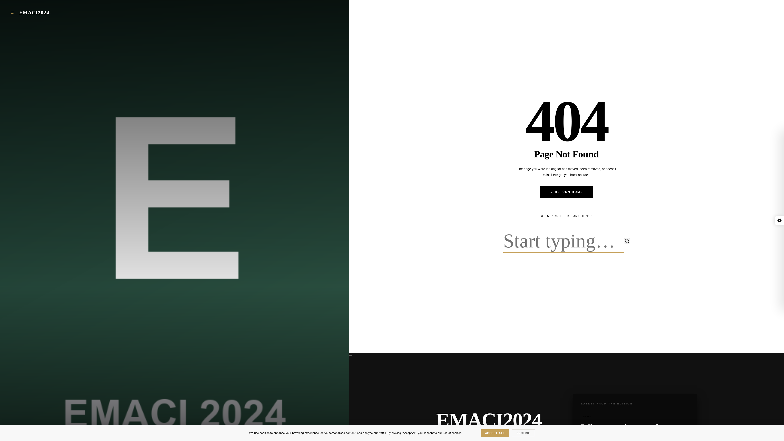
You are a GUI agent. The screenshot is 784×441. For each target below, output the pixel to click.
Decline (523, 433)
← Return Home (566, 192)
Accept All (495, 433)
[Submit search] (627, 241)
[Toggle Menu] (12, 12)
